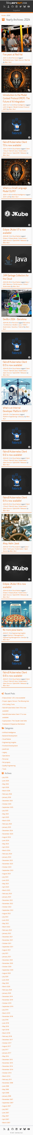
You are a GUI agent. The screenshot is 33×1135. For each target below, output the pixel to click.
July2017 (5, 1050)
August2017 (6, 1046)
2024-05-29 (6, 368)
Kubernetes (22, 151)
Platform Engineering (10, 417)
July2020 (5, 977)
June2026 (5, 781)
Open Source (19, 60)
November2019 (7, 1000)
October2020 (6, 967)
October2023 (6, 867)
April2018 (5, 1030)
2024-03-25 (6, 504)
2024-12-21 (6, 105)
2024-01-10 (6, 679)
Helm (4, 549)
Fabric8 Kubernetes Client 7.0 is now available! (15, 143)
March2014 (6, 1076)
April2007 (5, 1119)
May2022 (5, 923)
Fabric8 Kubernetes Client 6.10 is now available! (15, 674)
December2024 (7, 830)
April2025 (5, 817)
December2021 (7, 937)
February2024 (7, 854)
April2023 (5, 887)
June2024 (5, 840)
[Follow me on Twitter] (20, 6)
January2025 (6, 827)
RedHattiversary (8, 60)
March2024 (6, 850)
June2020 (5, 980)
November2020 (7, 963)
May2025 (5, 814)
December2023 (7, 860)
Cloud (6, 151)
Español (16, 10)
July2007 (5, 1109)
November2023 (7, 864)
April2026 (5, 787)
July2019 (5, 1010)
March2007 (6, 1123)
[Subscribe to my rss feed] (4, 6)
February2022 (7, 930)
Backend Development (9, 736)
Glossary (21, 417)
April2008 (5, 1093)
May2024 (5, 844)
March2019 (6, 1013)
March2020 (6, 987)
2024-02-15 (6, 547)
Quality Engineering (8, 766)
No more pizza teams (13, 629)
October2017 (6, 1043)
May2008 (5, 1089)
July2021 (5, 953)
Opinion (10, 635)
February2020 (7, 990)
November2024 (7, 834)
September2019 (7, 1006)
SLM (4, 197)
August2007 (6, 1106)
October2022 (6, 907)
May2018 (5, 1026)
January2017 (6, 1053)
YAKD (24, 325)
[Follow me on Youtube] (28, 6)
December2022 (7, 900)
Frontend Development (10, 746)
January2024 (6, 857)
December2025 (7, 801)
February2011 (7, 1079)
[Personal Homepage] (8, 6)
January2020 (6, 993)
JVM (4, 284)
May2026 (5, 784)
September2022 (7, 910)
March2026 (6, 791)
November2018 (7, 1016)
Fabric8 (11, 151)
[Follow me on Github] (12, 6)
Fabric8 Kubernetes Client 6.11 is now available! (15, 499)
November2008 (7, 1083)
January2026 (6, 797)
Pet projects (6, 762)
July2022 (5, 917)
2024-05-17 (6, 414)
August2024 (6, 837)
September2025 (7, 807)
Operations (6, 756)
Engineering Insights (9, 742)
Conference (7, 325)
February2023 (7, 894)
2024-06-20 (6, 323)
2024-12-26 (6, 58)
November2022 (7, 904)
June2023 (5, 880)
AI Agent (9, 107)
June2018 (5, 1023)
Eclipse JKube (13, 238)
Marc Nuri (8, 62)
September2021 (7, 947)
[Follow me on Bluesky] (24, 6)
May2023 (5, 884)
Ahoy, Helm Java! (11, 543)
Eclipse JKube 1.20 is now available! (13, 698)
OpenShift (16, 153)
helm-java (11, 549)
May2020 (5, 983)
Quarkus (14, 327)
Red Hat (27, 60)
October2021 (6, 943)
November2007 (7, 1099)
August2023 (6, 874)
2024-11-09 (6, 195)
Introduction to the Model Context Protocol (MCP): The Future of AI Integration (16, 98)
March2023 (6, 890)
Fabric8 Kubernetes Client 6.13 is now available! (15, 363)
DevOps (23, 637)
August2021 (6, 950)
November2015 (7, 1063)
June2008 (5, 1086)
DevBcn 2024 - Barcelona (14, 319)
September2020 (7, 970)
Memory (9, 284)
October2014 (6, 1073)
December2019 (7, 996)
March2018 (6, 1033)
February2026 (7, 794)
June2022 (5, 920)
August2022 (6, 913)
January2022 (6, 933)
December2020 (7, 960)
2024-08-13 (6, 236)
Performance (17, 284)
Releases (23, 153)
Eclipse (5, 238)
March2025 (6, 821)
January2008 (6, 1096)
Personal (5, 759)
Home (3, 15)
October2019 (6, 1003)
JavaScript (5, 749)
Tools (4, 769)
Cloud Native (6, 739)
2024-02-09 (6, 590)
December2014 (7, 1066)
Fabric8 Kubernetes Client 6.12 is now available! (15, 453)
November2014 (7, 1069)
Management (18, 635)
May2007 (5, 1116)
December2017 (7, 1040)
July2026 (5, 777)
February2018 (7, 1036)
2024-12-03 (6, 149)
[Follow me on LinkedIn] (16, 6)
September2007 (7, 1103)
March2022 (6, 927)
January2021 (6, 957)
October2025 (6, 804)
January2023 (6, 897)
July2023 (5, 877)
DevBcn (15, 325)
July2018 (5, 1020)
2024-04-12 (6, 458)
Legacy (4, 752)
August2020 (6, 973)
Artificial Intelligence (9, 732)
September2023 (7, 870)
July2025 (5, 811)
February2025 (7, 824)
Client (27, 149)
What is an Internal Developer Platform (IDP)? (15, 409)
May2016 (5, 1056)
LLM (4, 107)
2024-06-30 (6, 282)
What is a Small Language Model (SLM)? (15, 189)
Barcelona (26, 323)
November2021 (7, 940)
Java (16, 151)
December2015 (7, 1060)
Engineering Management (11, 637)
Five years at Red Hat (13, 54)
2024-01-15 (6, 633)
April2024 (5, 847)
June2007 (5, 1113)
